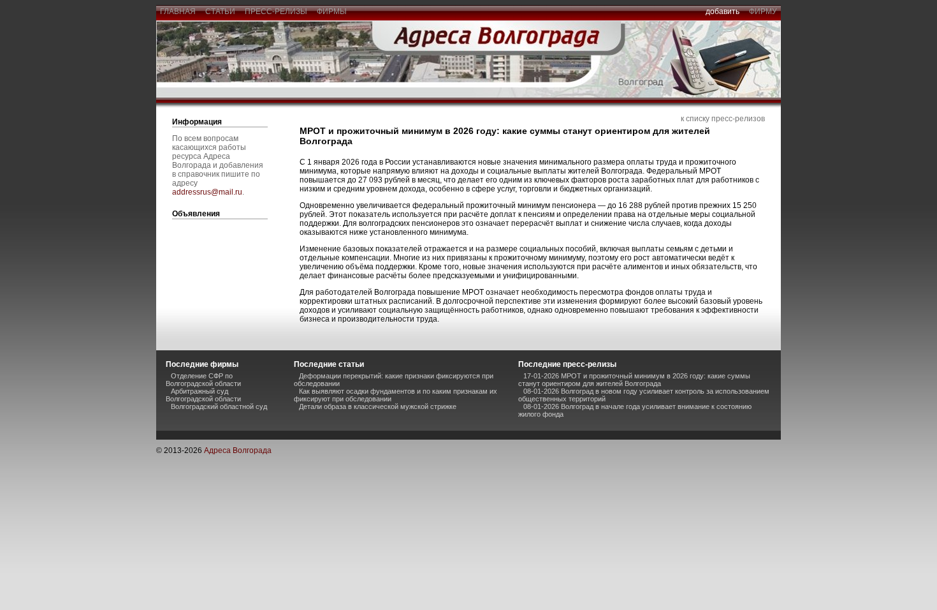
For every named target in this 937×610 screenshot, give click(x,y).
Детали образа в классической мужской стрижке (377, 406)
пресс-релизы (276, 11)
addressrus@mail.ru (207, 192)
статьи (220, 11)
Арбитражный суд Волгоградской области (203, 395)
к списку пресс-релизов (723, 118)
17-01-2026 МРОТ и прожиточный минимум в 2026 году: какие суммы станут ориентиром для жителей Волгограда (634, 379)
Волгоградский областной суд (219, 406)
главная (178, 11)
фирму (763, 11)
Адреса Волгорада (238, 450)
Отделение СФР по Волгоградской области (203, 379)
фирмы (332, 11)
